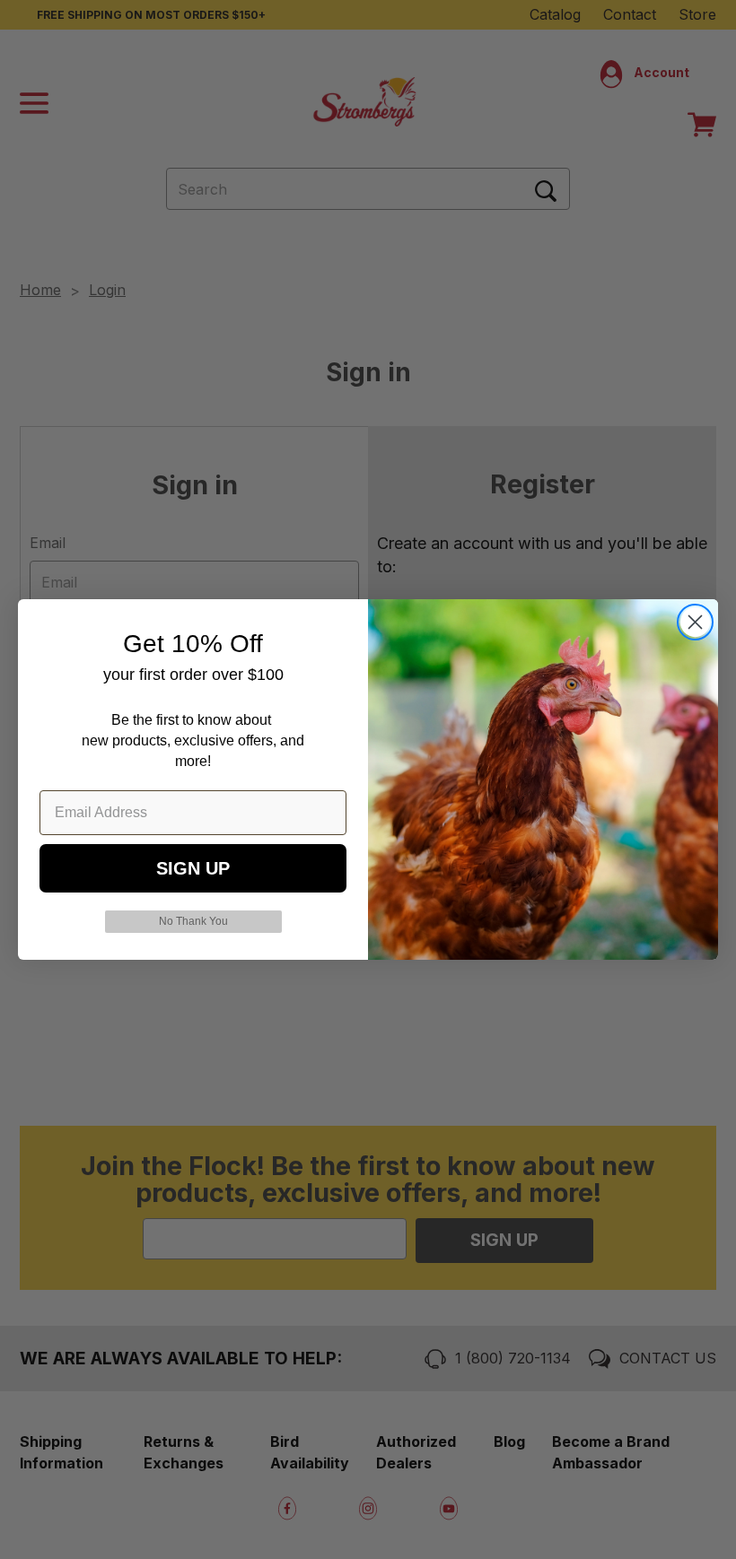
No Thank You (193, 921)
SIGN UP (193, 868)
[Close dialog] (695, 622)
